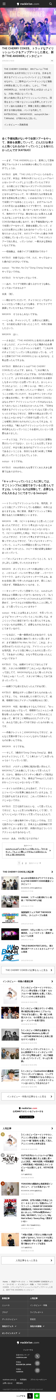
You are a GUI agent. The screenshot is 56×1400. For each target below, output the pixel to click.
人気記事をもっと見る (27, 1260)
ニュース (6, 1305)
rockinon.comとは (9, 1380)
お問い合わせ (8, 1383)
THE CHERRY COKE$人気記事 (18, 871)
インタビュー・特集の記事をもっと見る (26, 1096)
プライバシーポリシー (38, 1380)
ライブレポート (36, 1312)
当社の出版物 (35, 1326)
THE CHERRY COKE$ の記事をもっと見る (27, 970)
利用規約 (23, 1380)
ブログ (5, 1312)
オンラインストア (9, 1333)
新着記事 (6, 1298)
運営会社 (19, 1383)
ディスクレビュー (9, 1319)
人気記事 (7, 1128)
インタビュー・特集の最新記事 (18, 981)
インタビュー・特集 (38, 1305)
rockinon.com (28, 4)
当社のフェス (7, 1326)
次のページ (33, 863)
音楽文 (33, 1319)
